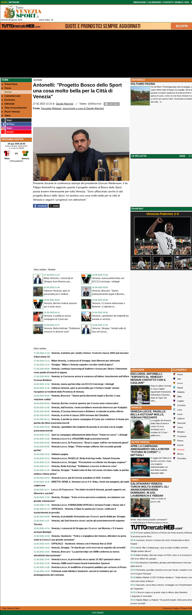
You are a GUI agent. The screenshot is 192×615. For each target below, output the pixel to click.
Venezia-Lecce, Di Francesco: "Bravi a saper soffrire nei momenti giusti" (90, 442)
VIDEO (134, 479)
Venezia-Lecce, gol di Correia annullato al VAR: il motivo (81, 478)
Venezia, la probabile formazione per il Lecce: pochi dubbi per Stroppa (88, 516)
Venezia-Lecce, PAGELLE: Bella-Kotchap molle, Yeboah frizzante (85, 458)
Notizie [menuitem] (8, 92)
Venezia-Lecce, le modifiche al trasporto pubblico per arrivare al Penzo (88, 567)
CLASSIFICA (180, 370)
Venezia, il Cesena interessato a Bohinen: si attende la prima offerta (87, 411)
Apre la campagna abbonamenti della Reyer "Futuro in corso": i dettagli (89, 435)
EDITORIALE (138, 80)
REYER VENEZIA (140, 442)
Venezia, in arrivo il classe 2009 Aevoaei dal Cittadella (80, 415)
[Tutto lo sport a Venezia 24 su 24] (25, 12)
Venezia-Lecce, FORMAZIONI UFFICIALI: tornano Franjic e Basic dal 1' (88, 505)
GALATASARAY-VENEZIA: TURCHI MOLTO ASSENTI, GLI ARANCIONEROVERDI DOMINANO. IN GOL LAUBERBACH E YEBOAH (149, 489)
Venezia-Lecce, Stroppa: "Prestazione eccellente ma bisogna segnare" (89, 462)
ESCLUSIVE (137, 370)
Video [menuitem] (7, 115)
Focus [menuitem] (7, 88)
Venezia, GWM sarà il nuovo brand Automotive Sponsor (80, 563)
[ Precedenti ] (16, 161)
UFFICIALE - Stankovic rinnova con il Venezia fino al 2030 (81, 543)
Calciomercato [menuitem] (12, 96)
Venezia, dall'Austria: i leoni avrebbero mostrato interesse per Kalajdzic (89, 407)
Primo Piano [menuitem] (10, 84)
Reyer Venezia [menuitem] (12, 111)
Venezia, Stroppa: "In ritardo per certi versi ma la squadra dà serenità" (88, 547)
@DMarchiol (94, 104)
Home (5, 80)
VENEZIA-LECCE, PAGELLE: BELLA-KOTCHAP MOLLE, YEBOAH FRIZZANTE (148, 414)
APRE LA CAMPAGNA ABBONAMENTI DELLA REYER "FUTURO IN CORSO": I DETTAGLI (149, 451)
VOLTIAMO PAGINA (142, 83)
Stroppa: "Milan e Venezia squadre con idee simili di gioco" (82, 364)
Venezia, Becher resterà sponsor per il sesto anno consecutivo (84, 403)
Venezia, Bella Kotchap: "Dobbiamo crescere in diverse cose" (84, 466)
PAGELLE (136, 407)
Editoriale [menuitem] (9, 104)
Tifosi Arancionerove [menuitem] (15, 107)
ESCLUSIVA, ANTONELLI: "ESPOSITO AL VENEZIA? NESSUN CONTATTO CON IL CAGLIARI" (148, 378)
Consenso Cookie (171, 608)
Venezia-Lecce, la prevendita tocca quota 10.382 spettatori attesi (85, 559)
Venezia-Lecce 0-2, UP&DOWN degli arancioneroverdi (80, 438)
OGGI (182, 156)
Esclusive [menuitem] (9, 100)
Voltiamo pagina (59, 454)
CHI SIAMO (98, 612)
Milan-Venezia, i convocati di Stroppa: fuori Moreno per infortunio (85, 360)
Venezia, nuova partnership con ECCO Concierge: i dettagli (82, 384)
